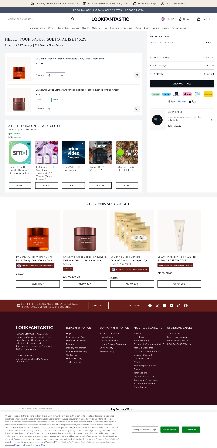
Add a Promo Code (159, 36)
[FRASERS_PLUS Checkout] (176, 94)
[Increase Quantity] (62, 75)
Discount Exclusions (76, 340)
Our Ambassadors (143, 358)
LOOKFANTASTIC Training (179, 344)
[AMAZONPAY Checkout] (208, 94)
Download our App (75, 337)
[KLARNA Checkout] (187, 94)
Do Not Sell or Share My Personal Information (32, 360)
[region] (108, 429)
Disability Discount (143, 355)
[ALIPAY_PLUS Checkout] (182, 101)
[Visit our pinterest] (185, 305)
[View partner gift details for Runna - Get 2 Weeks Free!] (109, 144)
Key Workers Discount (144, 376)
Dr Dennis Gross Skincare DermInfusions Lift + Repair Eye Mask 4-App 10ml (129, 260)
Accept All (191, 429)
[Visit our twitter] (157, 305)
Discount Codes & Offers (146, 351)
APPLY (208, 42)
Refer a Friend (141, 373)
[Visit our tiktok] (178, 305)
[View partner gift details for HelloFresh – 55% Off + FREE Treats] (136, 144)
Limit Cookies (169, 429)
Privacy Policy (106, 337)
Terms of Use (38, 445)
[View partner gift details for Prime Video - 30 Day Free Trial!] (82, 144)
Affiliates (138, 362)
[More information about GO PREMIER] (211, 120)
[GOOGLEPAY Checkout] (171, 101)
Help (68, 333)
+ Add (20, 185)
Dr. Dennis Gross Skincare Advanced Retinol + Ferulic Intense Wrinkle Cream (84, 260)
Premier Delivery (74, 358)
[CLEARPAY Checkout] (155, 94)
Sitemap (138, 369)
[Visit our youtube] (171, 305)
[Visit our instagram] (164, 305)
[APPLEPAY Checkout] (192, 101)
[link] (185, 19)
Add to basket (175, 126)
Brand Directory (141, 340)
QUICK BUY (38, 284)
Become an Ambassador (146, 380)
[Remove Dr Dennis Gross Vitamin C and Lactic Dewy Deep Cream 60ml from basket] (49, 75)
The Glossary (140, 337)
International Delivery (76, 351)
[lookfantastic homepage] (110, 19)
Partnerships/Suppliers (145, 365)
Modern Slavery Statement (113, 344)
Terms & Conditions (109, 333)
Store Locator (174, 333)
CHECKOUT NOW (182, 84)
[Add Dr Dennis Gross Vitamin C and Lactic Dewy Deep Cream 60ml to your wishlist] (137, 75)
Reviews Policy (107, 351)
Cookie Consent (24, 355)
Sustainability (106, 348)
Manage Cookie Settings (144, 429)
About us (138, 333)
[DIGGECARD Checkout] (197, 94)
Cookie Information (109, 340)
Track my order (73, 362)
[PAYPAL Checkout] (166, 94)
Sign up (96, 305)
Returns (70, 344)
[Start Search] (73, 19)
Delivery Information (76, 348)
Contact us (71, 355)
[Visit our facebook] (150, 305)
